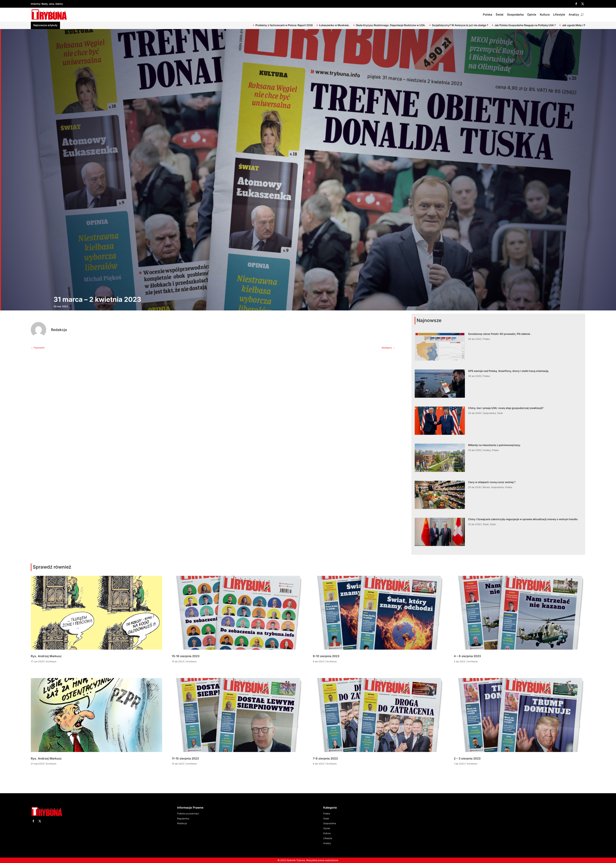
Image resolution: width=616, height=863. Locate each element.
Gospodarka (515, 14)
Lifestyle (559, 14)
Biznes (486, 487)
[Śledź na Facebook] (576, 3)
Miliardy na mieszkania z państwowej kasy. (494, 445)
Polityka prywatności (188, 813)
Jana (51, 3)
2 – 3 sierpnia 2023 (467, 758)
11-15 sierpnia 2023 (185, 758)
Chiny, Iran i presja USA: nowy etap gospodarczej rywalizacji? (505, 408)
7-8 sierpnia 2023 (325, 758)
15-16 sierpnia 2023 (185, 656)
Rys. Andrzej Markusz (46, 656)
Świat (499, 14)
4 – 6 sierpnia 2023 (467, 656)
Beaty (44, 3)
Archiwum (51, 661)
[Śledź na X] (582, 3)
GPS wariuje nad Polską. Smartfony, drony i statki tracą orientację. (509, 25)
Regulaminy (183, 818)
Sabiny (59, 3)
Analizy (574, 14)
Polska (487, 14)
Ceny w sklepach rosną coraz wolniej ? (492, 482)
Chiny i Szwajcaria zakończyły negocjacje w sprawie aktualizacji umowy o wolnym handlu (523, 519)
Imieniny (35, 3)
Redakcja (59, 330)
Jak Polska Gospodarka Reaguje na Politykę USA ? (102, 25)
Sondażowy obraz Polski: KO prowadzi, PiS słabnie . (430, 25)
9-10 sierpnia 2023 (326, 656)
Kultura (545, 14)
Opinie (531, 14)
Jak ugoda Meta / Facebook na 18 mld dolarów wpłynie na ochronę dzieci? (184, 25)
